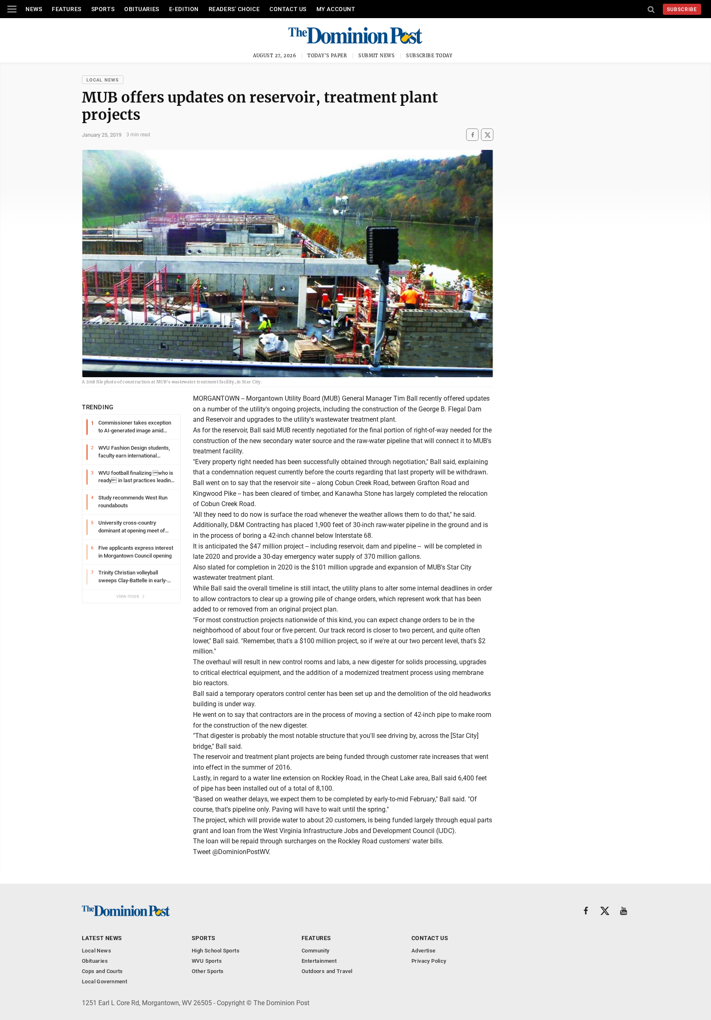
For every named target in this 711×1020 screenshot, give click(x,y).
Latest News (102, 938)
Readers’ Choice (234, 9)
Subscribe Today (429, 55)
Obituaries (141, 9)
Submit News (376, 55)
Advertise (423, 951)
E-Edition (184, 9)
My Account (336, 9)
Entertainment (319, 961)
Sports (102, 9)
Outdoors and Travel (327, 971)
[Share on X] (487, 135)
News (34, 9)
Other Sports (208, 971)
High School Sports (215, 951)
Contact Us (288, 9)
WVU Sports (207, 961)
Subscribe (682, 9)
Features (66, 9)
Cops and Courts (102, 971)
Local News (102, 80)
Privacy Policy (428, 961)
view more (128, 596)
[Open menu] (12, 9)
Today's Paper (327, 55)
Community (316, 951)
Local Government (104, 981)
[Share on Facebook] (472, 135)
